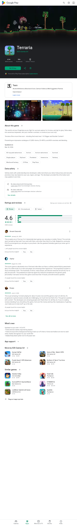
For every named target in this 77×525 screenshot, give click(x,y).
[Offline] (25, 162)
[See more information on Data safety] (17, 168)
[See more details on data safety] (11, 195)
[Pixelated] (33, 157)
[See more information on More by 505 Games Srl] (27, 348)
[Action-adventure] (41, 152)
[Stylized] (22, 157)
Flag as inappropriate (14, 399)
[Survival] (55, 152)
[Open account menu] (73, 2)
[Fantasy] (55, 157)
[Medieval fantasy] (12, 162)
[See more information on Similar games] (19, 369)
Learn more (34, 74)
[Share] (24, 68)
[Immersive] (44, 157)
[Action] (28, 152)
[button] (23, 110)
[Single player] (11, 157)
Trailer (38, 27)
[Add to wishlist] (30, 68)
